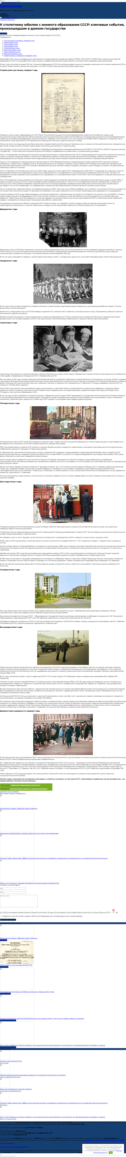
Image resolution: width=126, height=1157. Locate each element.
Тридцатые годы (11, 44)
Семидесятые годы (12, 52)
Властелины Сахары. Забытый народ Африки (18, 808)
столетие (15, 792)
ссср (9, 792)
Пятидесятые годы (12, 48)
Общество (4, 967)
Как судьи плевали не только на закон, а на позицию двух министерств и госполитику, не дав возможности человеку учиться (52, 1045)
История (3, 33)
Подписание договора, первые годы (19, 41)
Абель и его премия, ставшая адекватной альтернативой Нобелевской (29, 883)
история (3, 792)
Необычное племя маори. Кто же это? (25, 785)
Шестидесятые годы (12, 50)
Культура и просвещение (10, 1091)
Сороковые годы (11, 46)
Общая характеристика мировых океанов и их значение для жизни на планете (33, 1075)
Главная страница (7, 20)
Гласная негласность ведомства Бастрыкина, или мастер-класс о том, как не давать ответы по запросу (42, 1018)
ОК (111, 1152)
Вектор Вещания (11, 6)
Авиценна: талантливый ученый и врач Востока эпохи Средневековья (29, 833)
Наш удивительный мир (10, 1077)
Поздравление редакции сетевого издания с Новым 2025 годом (27, 992)
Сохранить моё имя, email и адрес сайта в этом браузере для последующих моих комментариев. (42, 916)
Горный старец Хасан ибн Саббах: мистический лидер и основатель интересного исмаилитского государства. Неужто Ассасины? (54, 858)
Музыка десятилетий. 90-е (11, 1061)
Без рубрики (5, 994)
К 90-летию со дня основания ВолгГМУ (16, 965)
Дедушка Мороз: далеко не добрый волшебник (28, 789)
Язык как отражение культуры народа (16, 1089)
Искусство (4, 1063)
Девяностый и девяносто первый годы (20, 56)
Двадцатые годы (11, 42)
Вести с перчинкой (8, 1020)
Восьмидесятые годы (13, 54)
